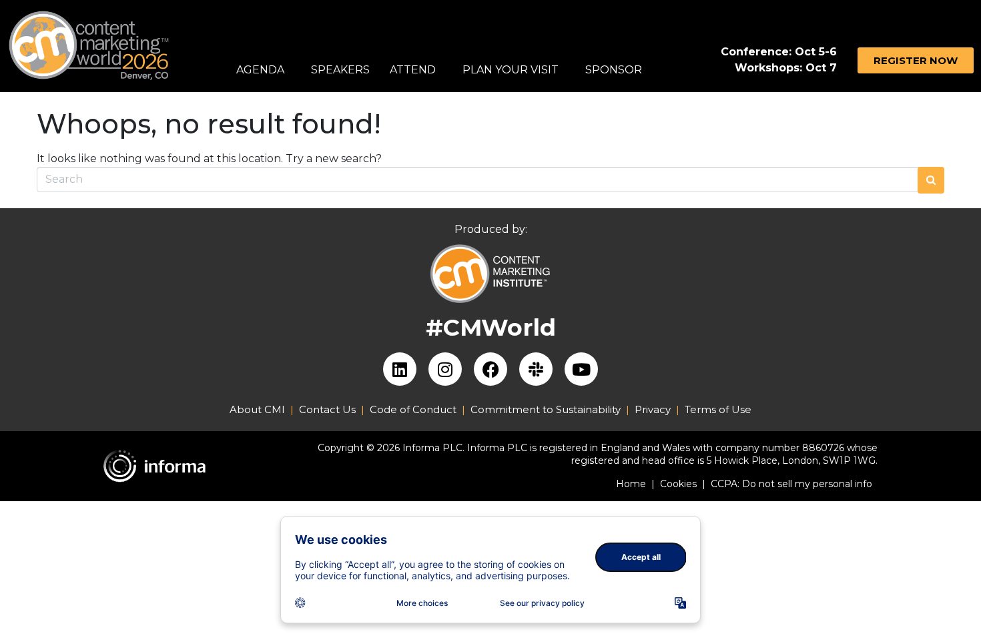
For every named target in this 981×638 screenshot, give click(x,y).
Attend (413, 69)
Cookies (682, 484)
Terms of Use (718, 409)
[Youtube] (581, 369)
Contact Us (327, 409)
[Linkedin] (399, 369)
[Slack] (536, 369)
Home (635, 484)
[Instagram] (445, 369)
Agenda (260, 69)
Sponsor (613, 69)
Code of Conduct (413, 409)
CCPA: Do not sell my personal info (791, 484)
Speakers (340, 69)
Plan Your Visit (510, 69)
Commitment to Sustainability (548, 409)
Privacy (653, 409)
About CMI (257, 409)
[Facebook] (490, 369)
